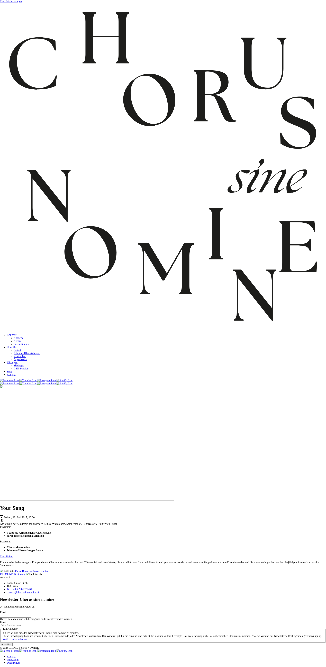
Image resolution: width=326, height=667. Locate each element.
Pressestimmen (21, 344)
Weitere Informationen (15, 639)
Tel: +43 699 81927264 (19, 589)
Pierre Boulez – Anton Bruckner (32, 571)
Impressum (13, 659)
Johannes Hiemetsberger (27, 353)
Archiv (17, 341)
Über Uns (12, 347)
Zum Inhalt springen (11, 1)
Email (3, 612)
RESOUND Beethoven (13, 574)
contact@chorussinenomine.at (23, 592)
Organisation (20, 359)
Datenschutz (13, 662)
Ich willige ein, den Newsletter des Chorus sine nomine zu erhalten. (43, 632)
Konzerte (12, 334)
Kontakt (11, 374)
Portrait (17, 350)
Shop (9, 371)
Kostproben (20, 356)
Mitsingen (12, 362)
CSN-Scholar (21, 368)
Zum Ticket (6, 556)
